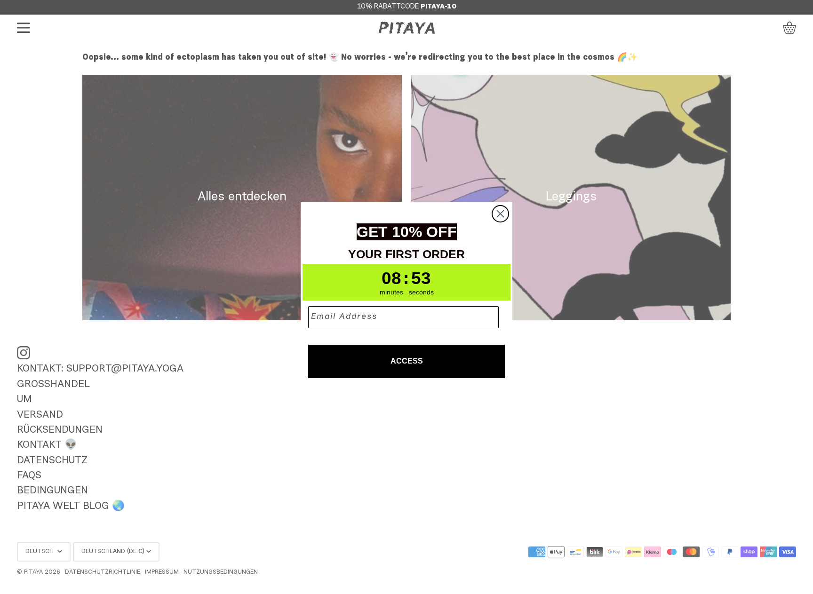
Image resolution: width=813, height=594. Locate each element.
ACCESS (407, 361)
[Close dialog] (500, 214)
